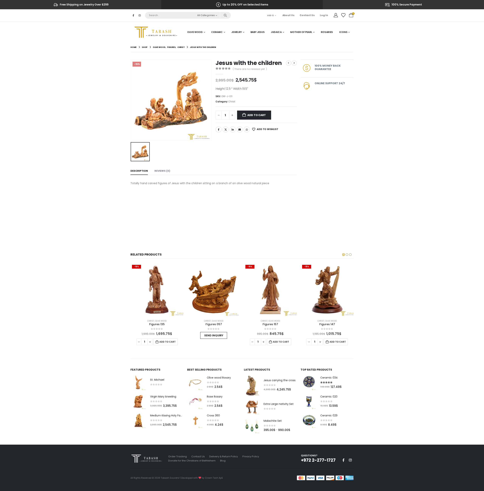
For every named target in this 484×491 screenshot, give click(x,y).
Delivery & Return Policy (223, 456)
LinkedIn (233, 129)
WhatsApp (247, 129)
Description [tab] (139, 171)
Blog (223, 460)
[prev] (288, 63)
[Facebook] (133, 15)
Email (240, 129)
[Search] (225, 15)
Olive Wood (195, 32)
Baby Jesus (258, 32)
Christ (231, 101)
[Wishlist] (343, 15)
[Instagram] (139, 15)
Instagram (350, 460)
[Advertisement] (213, 214)
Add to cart (256, 115)
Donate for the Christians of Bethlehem (192, 460)
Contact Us (307, 15)
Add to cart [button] (167, 341)
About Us (288, 15)
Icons (343, 32)
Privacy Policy (250, 456)
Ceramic (217, 32)
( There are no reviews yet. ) (250, 69)
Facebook (219, 129)
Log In (324, 15)
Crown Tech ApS (214, 477)
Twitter (226, 129)
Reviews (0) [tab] (162, 171)
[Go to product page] (213, 289)
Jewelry (236, 32)
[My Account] (335, 15)
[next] (294, 63)
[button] (343, 254)
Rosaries (327, 32)
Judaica (276, 32)
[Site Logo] (157, 32)
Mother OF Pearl (301, 32)
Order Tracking (177, 456)
